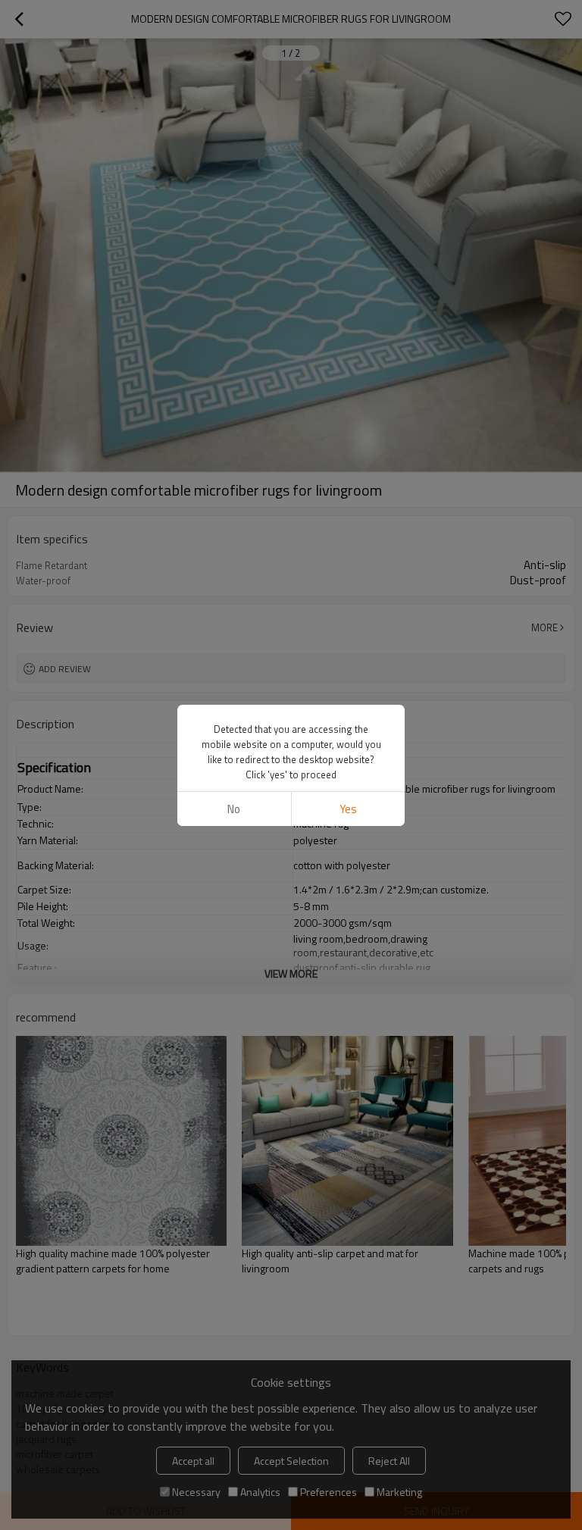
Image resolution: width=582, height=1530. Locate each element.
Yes (348, 809)
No (233, 809)
